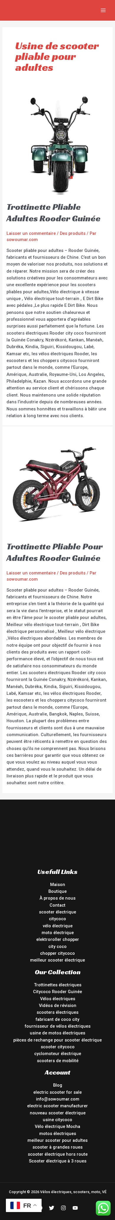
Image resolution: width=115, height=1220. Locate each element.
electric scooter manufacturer (57, 1105)
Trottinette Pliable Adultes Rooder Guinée (53, 212)
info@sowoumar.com (57, 1099)
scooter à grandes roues (57, 1147)
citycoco (57, 918)
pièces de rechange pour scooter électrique (57, 1040)
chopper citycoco (57, 953)
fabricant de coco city (57, 1019)
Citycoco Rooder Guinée (57, 991)
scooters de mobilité (57, 1060)
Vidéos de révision (57, 1005)
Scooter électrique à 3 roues (57, 1161)
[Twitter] (51, 1208)
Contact (57, 905)
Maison (57, 884)
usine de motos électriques (57, 1033)
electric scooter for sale (57, 1092)
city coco (57, 946)
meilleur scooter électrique (57, 960)
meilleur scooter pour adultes (57, 1140)
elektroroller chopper (57, 939)
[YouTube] (75, 1208)
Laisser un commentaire (31, 233)
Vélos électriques (57, 998)
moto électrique (58, 932)
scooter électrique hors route (58, 1154)
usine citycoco (57, 1119)
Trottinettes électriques (57, 985)
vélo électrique (58, 925)
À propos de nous (57, 898)
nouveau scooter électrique (58, 1113)
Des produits (73, 233)
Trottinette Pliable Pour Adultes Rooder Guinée (54, 552)
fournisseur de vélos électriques (58, 1026)
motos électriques (57, 1133)
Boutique (57, 891)
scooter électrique (57, 912)
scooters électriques (57, 1012)
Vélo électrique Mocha (57, 1126)
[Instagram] (63, 1208)
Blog (57, 1085)
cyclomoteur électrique (57, 1053)
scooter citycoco (58, 1046)
